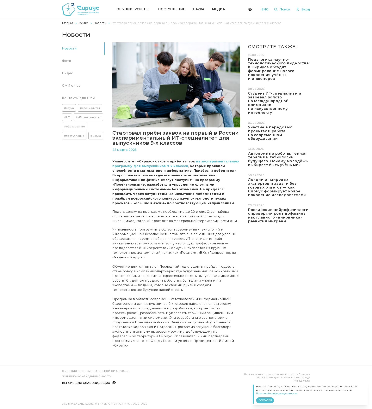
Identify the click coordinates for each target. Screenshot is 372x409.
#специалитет (90, 107)
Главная (68, 23)
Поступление (171, 9)
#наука (69, 107)
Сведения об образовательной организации (96, 371)
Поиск (284, 9)
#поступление (74, 135)
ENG (265, 9)
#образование (74, 126)
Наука (198, 9)
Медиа (218, 9)
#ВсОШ (95, 135)
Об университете (133, 9)
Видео (67, 73)
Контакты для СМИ (78, 98)
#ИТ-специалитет (88, 117)
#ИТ (67, 117)
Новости (100, 23)
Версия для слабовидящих (86, 383)
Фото (66, 61)
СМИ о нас (71, 85)
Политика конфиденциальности (87, 376)
